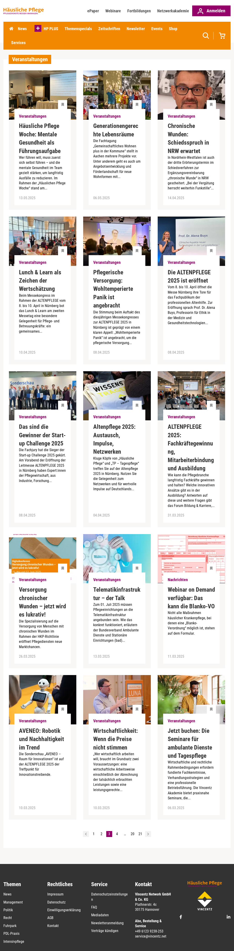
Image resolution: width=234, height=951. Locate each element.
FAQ (94, 907)
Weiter (148, 834)
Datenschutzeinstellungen (109, 896)
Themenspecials (78, 28)
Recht (7, 918)
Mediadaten (100, 915)
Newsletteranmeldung (107, 923)
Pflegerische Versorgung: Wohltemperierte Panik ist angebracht (113, 289)
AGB (50, 918)
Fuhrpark (9, 926)
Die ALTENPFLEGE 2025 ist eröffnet (189, 276)
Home (11, 29)
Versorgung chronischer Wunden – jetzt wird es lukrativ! (42, 602)
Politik (8, 910)
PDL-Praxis (11, 933)
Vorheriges (86, 834)
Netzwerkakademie (173, 10)
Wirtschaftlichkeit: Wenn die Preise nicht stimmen (115, 739)
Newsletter (136, 28)
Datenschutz (56, 902)
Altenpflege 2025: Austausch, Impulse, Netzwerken (114, 439)
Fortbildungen (139, 10)
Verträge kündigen (104, 931)
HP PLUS (51, 28)
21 (140, 834)
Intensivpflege (13, 941)
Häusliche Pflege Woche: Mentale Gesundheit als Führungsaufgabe (40, 138)
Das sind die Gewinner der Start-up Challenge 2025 (42, 435)
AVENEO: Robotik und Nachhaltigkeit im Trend (41, 739)
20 (132, 834)
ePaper (93, 10)
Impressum (55, 894)
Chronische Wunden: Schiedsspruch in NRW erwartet (188, 138)
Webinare (113, 10)
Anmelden (215, 10)
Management (13, 902)
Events (156, 28)
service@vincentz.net (150, 936)
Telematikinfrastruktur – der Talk (116, 593)
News (22, 28)
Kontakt (53, 926)
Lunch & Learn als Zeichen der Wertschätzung (40, 280)
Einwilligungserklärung (64, 910)
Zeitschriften (109, 28)
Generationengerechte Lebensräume (115, 130)
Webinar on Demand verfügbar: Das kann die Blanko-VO (191, 598)
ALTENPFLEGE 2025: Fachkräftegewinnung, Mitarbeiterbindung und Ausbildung (191, 447)
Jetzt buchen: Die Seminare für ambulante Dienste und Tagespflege (190, 743)
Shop (173, 28)
